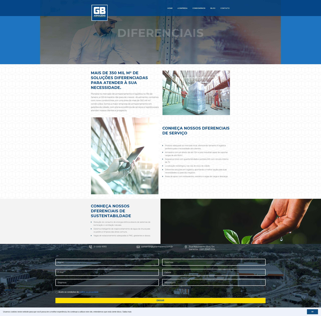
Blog (212, 8)
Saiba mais (127, 312)
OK (312, 312)
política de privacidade (88, 292)
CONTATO (224, 8)
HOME (170, 8)
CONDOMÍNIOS (198, 8)
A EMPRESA (182, 8)
